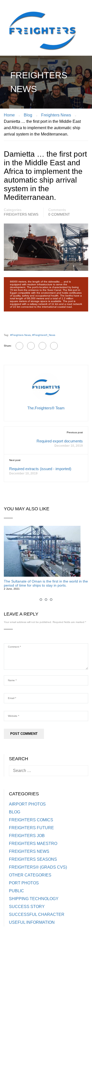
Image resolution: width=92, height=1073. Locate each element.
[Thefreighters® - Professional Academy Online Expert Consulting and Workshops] (42, 33)
